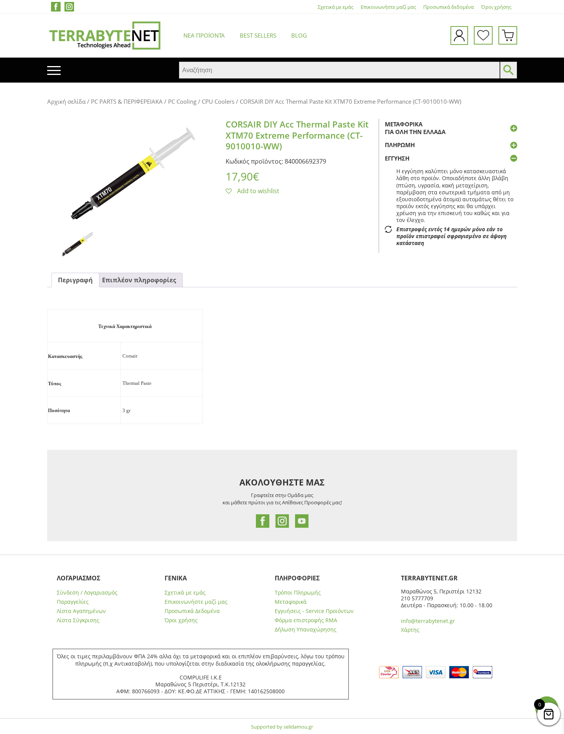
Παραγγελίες (73, 601)
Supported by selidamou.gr (282, 726)
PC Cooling (182, 101)
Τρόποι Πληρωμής (298, 592)
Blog (299, 35)
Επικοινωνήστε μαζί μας (388, 7)
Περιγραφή (75, 280)
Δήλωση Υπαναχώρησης (305, 629)
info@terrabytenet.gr (428, 621)
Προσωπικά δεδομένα (448, 7)
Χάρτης (410, 629)
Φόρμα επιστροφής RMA (306, 620)
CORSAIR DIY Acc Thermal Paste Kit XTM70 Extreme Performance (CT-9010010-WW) (297, 135)
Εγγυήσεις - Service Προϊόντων (314, 611)
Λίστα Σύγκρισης (78, 620)
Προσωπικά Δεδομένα (192, 611)
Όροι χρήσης (496, 7)
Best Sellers (258, 35)
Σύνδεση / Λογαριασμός (87, 592)
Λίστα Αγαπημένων (81, 611)
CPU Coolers (218, 101)
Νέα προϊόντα (204, 35)
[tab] (75, 280)
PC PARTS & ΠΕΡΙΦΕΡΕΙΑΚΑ (127, 101)
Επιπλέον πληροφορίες (139, 280)
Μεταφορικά (291, 601)
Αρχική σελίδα (66, 101)
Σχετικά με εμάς (335, 7)
